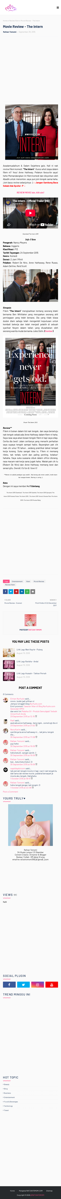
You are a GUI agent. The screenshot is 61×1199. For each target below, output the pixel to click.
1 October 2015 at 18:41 (20, 778)
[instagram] (37, 985)
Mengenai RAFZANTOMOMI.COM (31, 1191)
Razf (12, 720)
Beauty (6, 1084)
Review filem (14, 21)
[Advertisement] (30, 69)
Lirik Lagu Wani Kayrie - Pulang (29, 649)
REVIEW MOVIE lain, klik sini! (30, 192)
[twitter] (23, 985)
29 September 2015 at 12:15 (22, 716)
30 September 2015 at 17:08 (22, 737)
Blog (6, 1089)
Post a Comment (10, 791)
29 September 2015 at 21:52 (23, 725)
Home (5, 21)
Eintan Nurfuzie (17, 698)
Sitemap (49, 1191)
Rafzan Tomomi (9, 32)
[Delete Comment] (36, 716)
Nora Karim (15, 729)
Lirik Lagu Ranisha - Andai (27, 661)
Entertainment (17, 581)
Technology (8, 1106)
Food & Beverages (11, 1102)
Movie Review (39, 581)
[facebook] (9, 985)
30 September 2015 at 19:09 (22, 746)
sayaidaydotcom (17, 768)
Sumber (49, 331)
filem (28, 581)
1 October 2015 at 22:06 (21, 787)
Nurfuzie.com (36, 703)
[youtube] (51, 985)
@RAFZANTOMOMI (37, 1195)
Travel (6, 1110)
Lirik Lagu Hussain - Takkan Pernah (31, 673)
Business (7, 1093)
